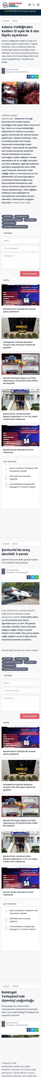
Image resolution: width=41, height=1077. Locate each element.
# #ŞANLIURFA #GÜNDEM (12, 220)
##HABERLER (30, 220)
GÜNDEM (15, 986)
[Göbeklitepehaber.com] (12, 5)
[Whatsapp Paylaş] (37, 77)
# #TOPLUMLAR (9, 223)
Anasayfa (6, 21)
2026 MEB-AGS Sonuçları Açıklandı (20, 11)
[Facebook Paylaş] (28, 77)
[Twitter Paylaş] (33, 77)
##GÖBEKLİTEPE (21, 216)
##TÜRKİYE (7, 216)
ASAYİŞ (14, 21)
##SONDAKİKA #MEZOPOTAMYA (15, 227)
